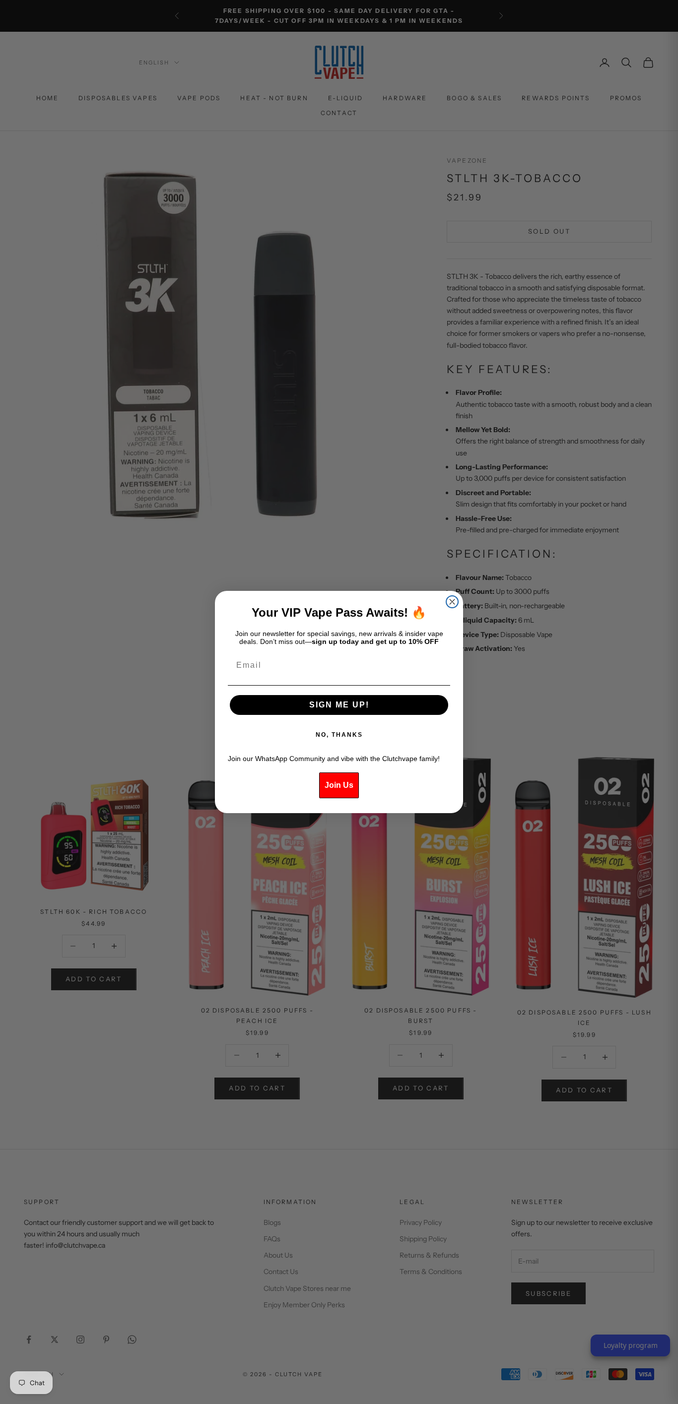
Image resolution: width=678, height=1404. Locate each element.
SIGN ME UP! (339, 705)
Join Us (339, 785)
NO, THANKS (339, 734)
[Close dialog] (452, 602)
